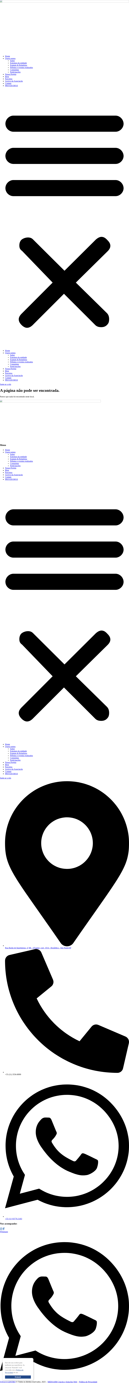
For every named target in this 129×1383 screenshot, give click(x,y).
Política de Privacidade (88, 1382)
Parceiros (8, 79)
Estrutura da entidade (18, 63)
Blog (7, 76)
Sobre (12, 61)
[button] (64, 218)
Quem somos (10, 58)
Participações (15, 72)
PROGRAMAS (11, 86)
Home (7, 56)
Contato (8, 83)
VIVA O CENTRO (8, 1382)
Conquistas (14, 70)
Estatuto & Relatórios (18, 65)
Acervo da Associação (14, 81)
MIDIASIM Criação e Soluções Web (62, 1382)
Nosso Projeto (10, 74)
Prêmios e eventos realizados (21, 67)
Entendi (18, 1377)
